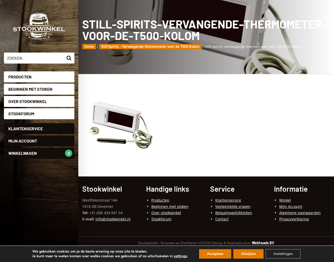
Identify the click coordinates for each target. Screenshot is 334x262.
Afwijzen (248, 253)
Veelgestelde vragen (232, 206)
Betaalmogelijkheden (233, 212)
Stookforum (21, 113)
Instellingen (283, 253)
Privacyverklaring (294, 219)
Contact (222, 219)
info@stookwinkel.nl (113, 219)
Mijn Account (22, 140)
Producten (20, 76)
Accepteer (215, 253)
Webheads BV (263, 243)
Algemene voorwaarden (300, 212)
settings (180, 256)
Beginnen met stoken (30, 89)
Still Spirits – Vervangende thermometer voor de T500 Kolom (150, 46)
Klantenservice (25, 128)
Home (89, 46)
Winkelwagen (39, 153)
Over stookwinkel (27, 101)
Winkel (285, 200)
